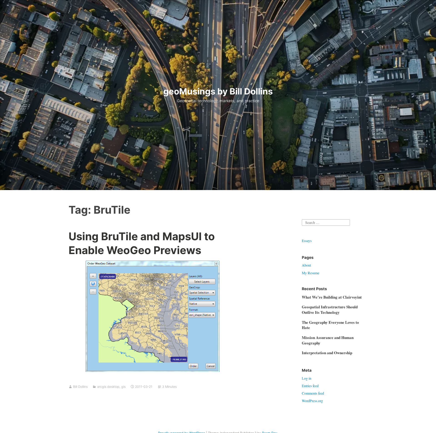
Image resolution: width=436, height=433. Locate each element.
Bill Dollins (80, 386)
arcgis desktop (108, 386)
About (306, 265)
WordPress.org (312, 400)
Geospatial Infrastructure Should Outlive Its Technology (330, 309)
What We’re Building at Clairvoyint (332, 297)
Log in (306, 378)
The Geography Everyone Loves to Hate (330, 325)
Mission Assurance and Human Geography (328, 340)
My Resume (310, 272)
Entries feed (310, 385)
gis (123, 386)
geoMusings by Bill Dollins (218, 91)
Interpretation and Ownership (327, 353)
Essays (307, 240)
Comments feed (313, 393)
